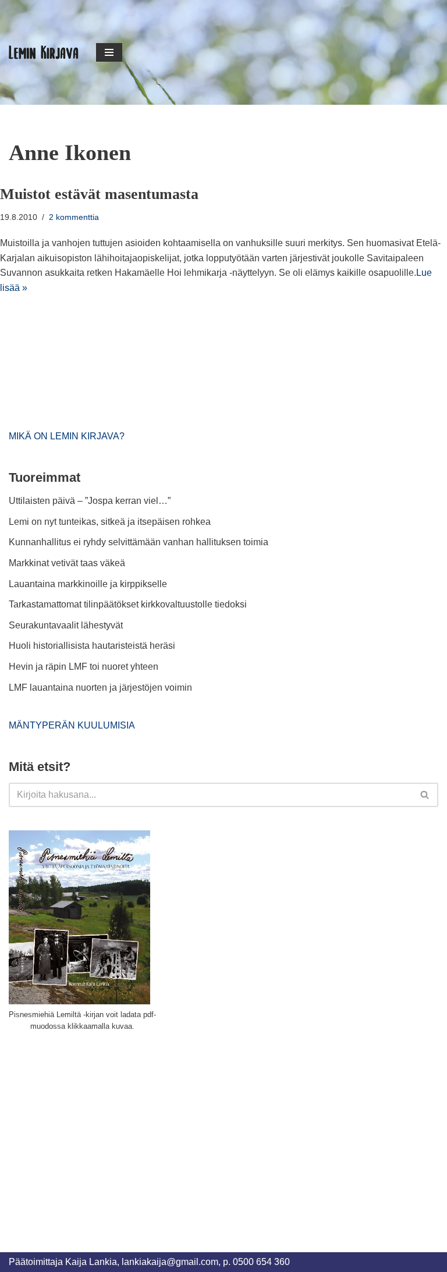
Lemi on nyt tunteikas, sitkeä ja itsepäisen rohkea (110, 522)
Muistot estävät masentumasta (99, 194)
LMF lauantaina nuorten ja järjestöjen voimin (100, 687)
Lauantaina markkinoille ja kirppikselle (88, 584)
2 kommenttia (74, 217)
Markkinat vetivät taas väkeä (67, 563)
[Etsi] (425, 795)
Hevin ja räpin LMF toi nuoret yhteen (83, 666)
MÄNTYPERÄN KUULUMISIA (72, 725)
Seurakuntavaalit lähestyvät (66, 625)
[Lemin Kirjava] (44, 52)
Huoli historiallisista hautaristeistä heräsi (92, 646)
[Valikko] (109, 52)
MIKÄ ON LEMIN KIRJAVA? (67, 436)
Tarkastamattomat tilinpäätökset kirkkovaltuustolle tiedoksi (128, 604)
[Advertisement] (96, 1129)
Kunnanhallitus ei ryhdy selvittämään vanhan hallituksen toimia (138, 542)
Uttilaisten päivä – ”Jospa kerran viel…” (91, 501)
